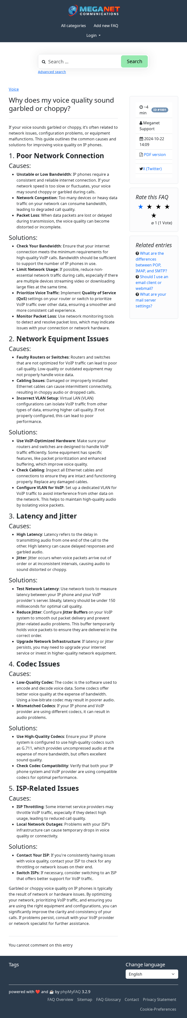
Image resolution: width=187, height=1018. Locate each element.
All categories (73, 25)
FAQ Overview (60, 999)
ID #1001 (159, 110)
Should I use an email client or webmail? (152, 282)
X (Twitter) (152, 168)
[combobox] (93, 61)
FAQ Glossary (108, 999)
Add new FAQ (106, 25)
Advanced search (52, 71)
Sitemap (84, 999)
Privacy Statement (159, 999)
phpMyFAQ (70, 991)
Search (134, 61)
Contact (132, 999)
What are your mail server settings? (151, 300)
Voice (14, 89)
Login (92, 35)
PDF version (155, 154)
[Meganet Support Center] (93, 10)
